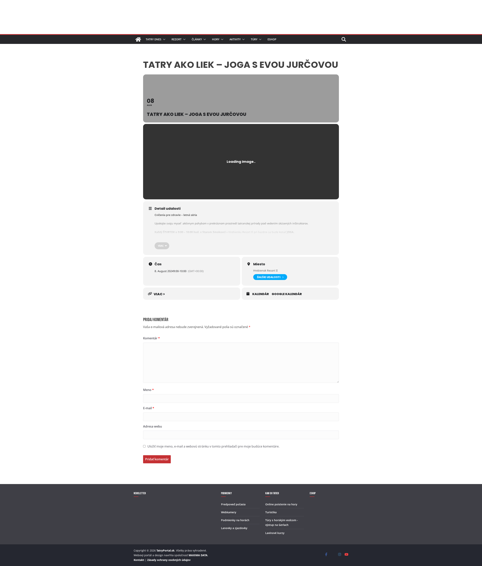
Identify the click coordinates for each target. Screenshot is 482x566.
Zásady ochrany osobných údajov (169, 560)
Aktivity (235, 39)
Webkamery (228, 512)
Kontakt (139, 560)
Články (197, 39)
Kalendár (260, 294)
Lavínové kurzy (274, 533)
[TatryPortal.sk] (138, 39)
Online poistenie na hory (281, 504)
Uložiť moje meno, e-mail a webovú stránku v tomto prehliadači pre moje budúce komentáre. (213, 446)
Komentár (151, 338)
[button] (163, 39)
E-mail (148, 408)
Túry (254, 39)
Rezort (177, 39)
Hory (215, 39)
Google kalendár (287, 294)
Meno (148, 390)
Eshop (272, 39)
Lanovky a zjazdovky (234, 528)
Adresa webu (152, 426)
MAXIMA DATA (198, 555)
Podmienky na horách (235, 520)
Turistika (271, 512)
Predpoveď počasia (233, 504)
